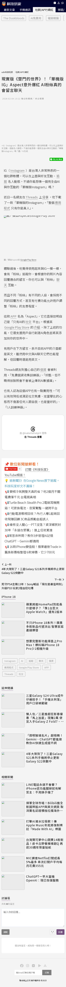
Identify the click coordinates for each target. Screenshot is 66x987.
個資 (51, 660)
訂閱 (47, 972)
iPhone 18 (9, 597)
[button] (59, 3)
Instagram (10, 660)
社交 (21, 674)
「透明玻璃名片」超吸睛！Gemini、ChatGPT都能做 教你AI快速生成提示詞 (44, 739)
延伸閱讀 (7, 688)
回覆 (60, 932)
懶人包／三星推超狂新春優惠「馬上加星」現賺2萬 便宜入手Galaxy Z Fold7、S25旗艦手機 (44, 717)
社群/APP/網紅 (44, 10)
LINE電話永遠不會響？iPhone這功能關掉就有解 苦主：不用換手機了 (43, 788)
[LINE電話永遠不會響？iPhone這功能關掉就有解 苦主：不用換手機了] (13, 790)
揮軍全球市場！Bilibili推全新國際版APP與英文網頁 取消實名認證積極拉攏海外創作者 (45, 806)
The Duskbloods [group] (13, 18)
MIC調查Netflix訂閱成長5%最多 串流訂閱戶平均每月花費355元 (44, 862)
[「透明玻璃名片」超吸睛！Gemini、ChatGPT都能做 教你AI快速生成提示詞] (13, 741)
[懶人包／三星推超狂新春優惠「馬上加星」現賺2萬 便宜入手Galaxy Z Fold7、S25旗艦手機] (13, 719)
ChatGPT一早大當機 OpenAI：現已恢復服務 (42, 878)
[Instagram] (27, 965)
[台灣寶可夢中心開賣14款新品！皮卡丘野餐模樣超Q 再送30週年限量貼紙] (13, 845)
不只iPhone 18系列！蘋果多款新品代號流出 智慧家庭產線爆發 (45, 626)
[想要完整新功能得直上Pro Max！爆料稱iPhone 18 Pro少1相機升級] (13, 646)
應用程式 (9, 667)
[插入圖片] (52, 932)
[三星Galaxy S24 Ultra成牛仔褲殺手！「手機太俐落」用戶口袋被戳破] (13, 701)
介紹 (37, 327)
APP (46, 667)
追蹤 (31, 660)
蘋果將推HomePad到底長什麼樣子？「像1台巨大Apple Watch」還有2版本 (44, 608)
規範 (5, 932)
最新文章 (9, 10)
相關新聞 (7, 777)
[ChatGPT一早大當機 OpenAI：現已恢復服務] (13, 882)
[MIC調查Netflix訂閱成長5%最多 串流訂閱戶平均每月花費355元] (13, 864)
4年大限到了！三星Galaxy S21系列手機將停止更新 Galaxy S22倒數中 (44, 757)
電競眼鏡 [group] (53, 18)
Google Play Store (28, 259)
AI (22, 660)
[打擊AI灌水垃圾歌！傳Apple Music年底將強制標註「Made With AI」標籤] (13, 827)
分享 (45, 197)
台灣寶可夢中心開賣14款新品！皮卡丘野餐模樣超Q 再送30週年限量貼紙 (45, 843)
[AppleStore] (45, 965)
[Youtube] (55, 3)
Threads (8, 674)
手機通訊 (25, 10)
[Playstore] (39, 965)
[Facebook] (21, 965)
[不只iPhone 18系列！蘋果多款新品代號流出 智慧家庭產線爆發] (13, 628)
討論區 (6, 898)
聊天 (41, 660)
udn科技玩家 (7, 72)
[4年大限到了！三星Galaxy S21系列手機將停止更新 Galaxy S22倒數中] (13, 759)
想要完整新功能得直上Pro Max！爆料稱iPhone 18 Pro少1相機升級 (44, 644)
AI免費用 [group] (36, 18)
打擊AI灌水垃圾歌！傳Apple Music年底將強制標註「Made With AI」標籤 (44, 825)
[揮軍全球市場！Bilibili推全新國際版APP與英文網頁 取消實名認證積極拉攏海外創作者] (13, 808)
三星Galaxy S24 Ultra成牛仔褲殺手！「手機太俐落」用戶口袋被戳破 (45, 699)
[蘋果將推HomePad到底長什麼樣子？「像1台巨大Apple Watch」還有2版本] (13, 610)
